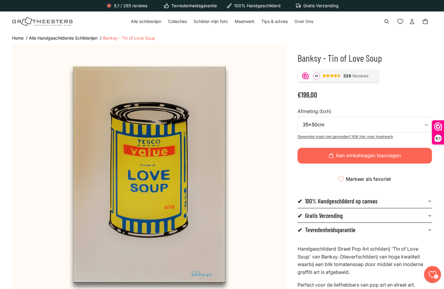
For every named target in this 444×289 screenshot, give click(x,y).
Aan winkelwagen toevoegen (368, 155)
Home (18, 38)
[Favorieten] (400, 22)
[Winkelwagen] (425, 21)
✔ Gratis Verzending (320, 215)
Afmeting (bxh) (314, 111)
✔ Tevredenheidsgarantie (327, 229)
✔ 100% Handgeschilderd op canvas (338, 201)
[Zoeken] (386, 21)
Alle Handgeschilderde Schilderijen (63, 38)
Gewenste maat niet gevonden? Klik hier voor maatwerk (345, 136)
